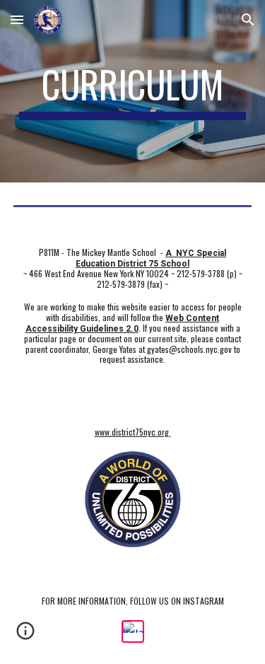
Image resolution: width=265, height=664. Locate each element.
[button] (17, 19)
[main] (132, 91)
